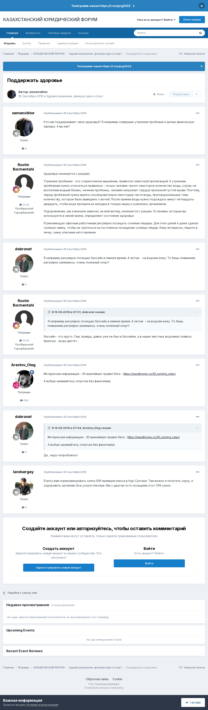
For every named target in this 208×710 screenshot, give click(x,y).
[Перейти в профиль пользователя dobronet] (24, 263)
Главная (12, 33)
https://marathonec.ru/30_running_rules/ (149, 374)
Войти (149, 563)
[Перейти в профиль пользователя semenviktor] (11, 94)
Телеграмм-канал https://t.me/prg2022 (100, 6)
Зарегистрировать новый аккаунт (58, 567)
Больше (83, 33)
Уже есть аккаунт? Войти (155, 19)
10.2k (25, 204)
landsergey (23, 472)
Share (159, 94)
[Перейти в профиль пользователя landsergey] (24, 486)
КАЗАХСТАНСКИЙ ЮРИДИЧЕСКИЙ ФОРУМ (50, 19)
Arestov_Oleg (23, 365)
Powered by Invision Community (104, 687)
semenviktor (38, 92)
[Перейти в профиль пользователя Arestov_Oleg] (24, 379)
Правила (44, 43)
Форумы (9, 43)
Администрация (67, 43)
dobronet (23, 249)
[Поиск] (200, 33)
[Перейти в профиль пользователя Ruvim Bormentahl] (24, 183)
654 (25, 400)
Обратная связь (97, 679)
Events (27, 43)
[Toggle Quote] (49, 312)
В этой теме (183, 32)
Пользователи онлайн (99, 43)
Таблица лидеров (59, 33)
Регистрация (192, 19)
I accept (194, 702)
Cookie (117, 679)
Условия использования (42, 704)
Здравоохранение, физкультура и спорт (74, 96)
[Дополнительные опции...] (198, 113)
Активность (32, 33)
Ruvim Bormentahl (23, 167)
